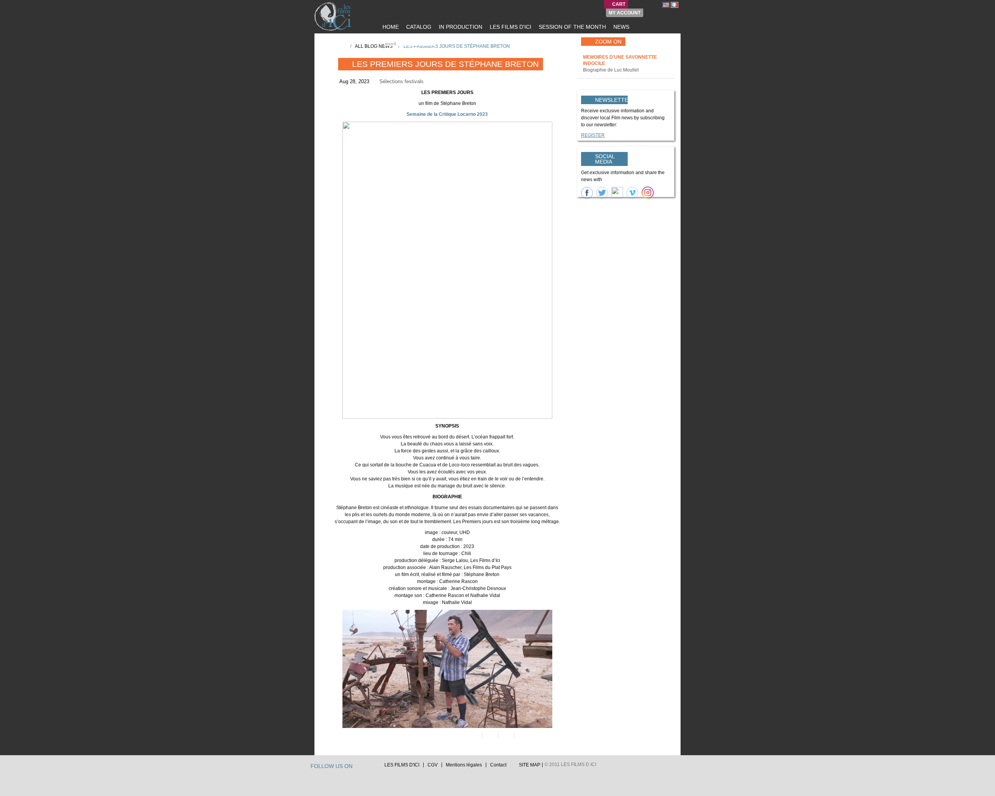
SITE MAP (529, 765)
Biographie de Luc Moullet (611, 70)
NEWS (620, 27)
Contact (498, 765)
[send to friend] (473, 735)
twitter (359, 767)
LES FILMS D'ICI (509, 27)
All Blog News (374, 46)
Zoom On (608, 41)
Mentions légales (464, 765)
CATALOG (418, 27)
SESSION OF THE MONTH (571, 27)
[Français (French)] (674, 4)
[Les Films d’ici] (333, 16)
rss (374, 767)
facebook (367, 767)
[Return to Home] (341, 46)
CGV (433, 765)
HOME (390, 27)
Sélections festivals (401, 81)
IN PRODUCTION (459, 27)
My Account (625, 13)
